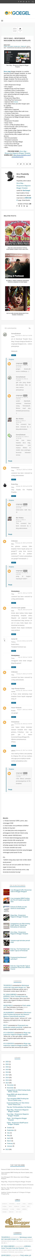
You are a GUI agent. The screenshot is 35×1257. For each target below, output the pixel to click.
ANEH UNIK (18, 1211)
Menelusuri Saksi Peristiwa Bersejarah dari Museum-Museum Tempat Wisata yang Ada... (17, 1014)
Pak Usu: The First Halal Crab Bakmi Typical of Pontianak (17, 1184)
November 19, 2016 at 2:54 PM (23, 723)
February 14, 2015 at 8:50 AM (23, 543)
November (10, 1088)
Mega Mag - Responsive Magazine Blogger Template (16, 1181)
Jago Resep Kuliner (18, 688)
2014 (7, 1083)
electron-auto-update (18, 607)
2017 (7, 1075)
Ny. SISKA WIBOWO (9, 994)
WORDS (18, 1209)
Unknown (14, 541)
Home (5, 46)
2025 (7, 1061)
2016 (7, 1077)
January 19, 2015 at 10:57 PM (21, 506)
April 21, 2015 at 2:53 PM (25, 593)
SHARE (24, 1203)
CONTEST (30, 1203)
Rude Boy (14, 484)
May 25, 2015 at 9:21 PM (25, 609)
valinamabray (8, 1012)
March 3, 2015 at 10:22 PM (20, 421)
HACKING (4, 1211)
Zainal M (14, 639)
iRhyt (5, 1025)
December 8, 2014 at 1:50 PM (22, 379)
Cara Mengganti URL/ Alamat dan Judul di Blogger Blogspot (15, 1177)
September (10, 1130)
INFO (28, 1206)
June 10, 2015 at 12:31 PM (24, 641)
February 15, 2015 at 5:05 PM (22, 573)
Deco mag (7, 71)
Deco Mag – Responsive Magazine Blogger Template (24, 185)
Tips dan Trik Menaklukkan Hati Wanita (19, 1107)
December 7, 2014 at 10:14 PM (22, 366)
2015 (7, 1080)
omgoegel (19, 363)
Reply (13, 355)
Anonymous (15, 722)
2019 (7, 1069)
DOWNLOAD (17, 46)
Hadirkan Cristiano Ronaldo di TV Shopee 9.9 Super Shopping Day (15, 1193)
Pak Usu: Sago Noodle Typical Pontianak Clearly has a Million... (17, 248)
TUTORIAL (4, 1206)
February (10, 1143)
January (10, 1146)
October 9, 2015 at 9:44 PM (24, 674)
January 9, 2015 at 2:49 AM (24, 469)
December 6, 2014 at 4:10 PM (23, 335)
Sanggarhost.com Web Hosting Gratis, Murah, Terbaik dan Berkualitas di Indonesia (20, 925)
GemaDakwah (16, 333)
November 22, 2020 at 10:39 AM (22, 437)
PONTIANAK (11, 1203)
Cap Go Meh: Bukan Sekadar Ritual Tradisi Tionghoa (17, 314)
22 (20, 31)
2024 (7, 1064)
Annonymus (15, 467)
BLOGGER (10, 46)
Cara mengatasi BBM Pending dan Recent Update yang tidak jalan (19, 900)
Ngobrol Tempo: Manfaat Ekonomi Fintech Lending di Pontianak (17, 281)
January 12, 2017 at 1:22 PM (21, 775)
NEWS (10, 1206)
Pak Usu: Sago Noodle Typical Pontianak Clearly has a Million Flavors (20, 967)
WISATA (23, 1206)
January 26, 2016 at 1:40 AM (24, 690)
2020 (7, 1067)
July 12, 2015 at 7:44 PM (25, 657)
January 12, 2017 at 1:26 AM (24, 750)
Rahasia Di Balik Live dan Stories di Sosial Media (15, 1169)
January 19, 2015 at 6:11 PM (24, 486)
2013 (7, 1149)
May (8, 1135)
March (9, 1141)
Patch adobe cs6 (25, 1255)
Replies (11, 359)
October (9, 1127)
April (8, 1138)
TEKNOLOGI (16, 1206)
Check (16, 102)
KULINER (12, 1209)
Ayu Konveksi (8, 1032)
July (8, 1133)
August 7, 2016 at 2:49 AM (24, 709)
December (10, 1085)
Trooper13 (7, 985)
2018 (7, 1072)
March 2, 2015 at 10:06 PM (20, 520)
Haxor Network (16, 707)
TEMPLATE (23, 46)
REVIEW (18, 1203)
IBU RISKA (20, 418)
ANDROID (24, 1209)
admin (13, 750)
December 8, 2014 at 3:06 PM (22, 398)
